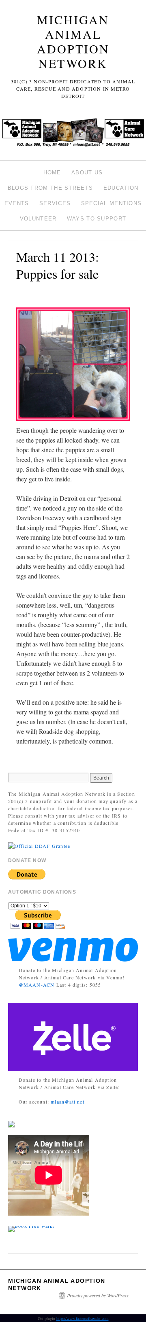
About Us (87, 172)
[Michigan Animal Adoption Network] (73, 135)
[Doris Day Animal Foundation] (39, 844)
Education (121, 188)
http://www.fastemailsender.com (82, 1318)
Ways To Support (97, 219)
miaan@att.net (67, 1101)
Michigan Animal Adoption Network (73, 41)
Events (16, 203)
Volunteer (38, 219)
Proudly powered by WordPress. (98, 1295)
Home (52, 172)
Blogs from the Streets (50, 188)
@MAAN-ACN (37, 984)
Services (55, 203)
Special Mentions (111, 203)
